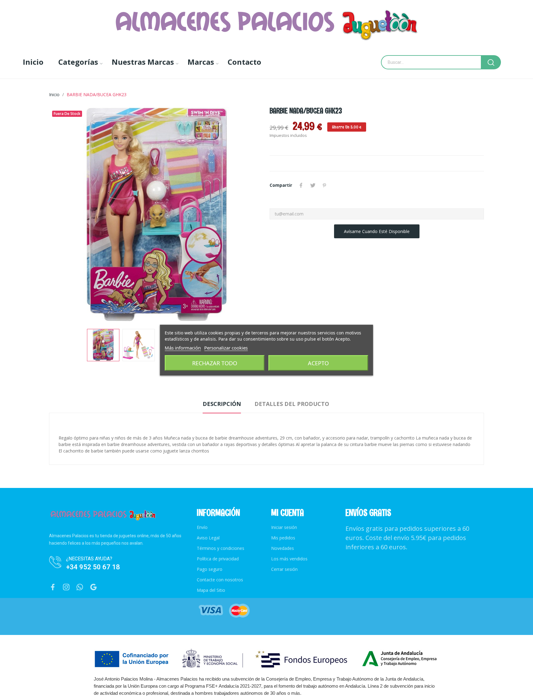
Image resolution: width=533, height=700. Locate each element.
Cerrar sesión (284, 569)
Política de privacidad (218, 559)
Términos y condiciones (220, 548)
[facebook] (52, 587)
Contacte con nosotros (220, 580)
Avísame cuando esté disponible (377, 231)
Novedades (282, 548)
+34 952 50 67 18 (93, 567)
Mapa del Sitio (211, 590)
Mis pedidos (283, 538)
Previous (63, 215)
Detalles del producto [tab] (291, 403)
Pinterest (324, 185)
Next (249, 215)
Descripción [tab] (222, 403)
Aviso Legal (208, 538)
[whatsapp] (80, 587)
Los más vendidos (289, 559)
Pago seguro (209, 569)
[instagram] (66, 587)
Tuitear (313, 185)
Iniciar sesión (284, 527)
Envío (202, 527)
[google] (93, 587)
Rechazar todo (214, 362)
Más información (183, 347)
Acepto (318, 362)
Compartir (301, 185)
